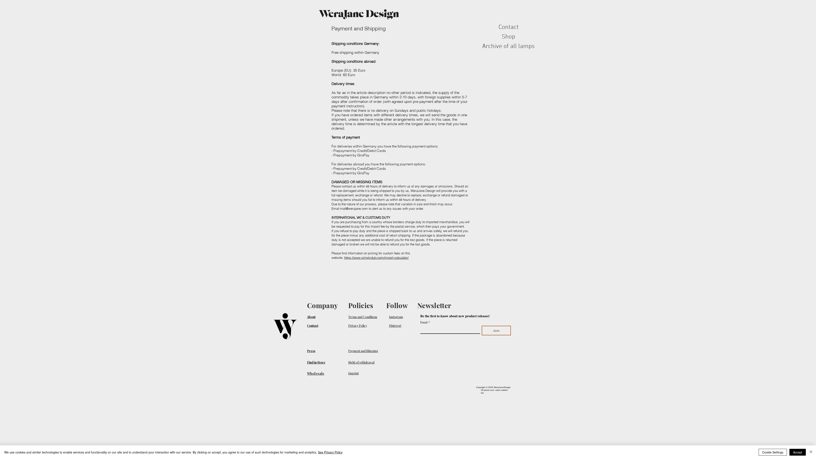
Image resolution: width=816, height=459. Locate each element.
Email (425, 322)
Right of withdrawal (361, 362)
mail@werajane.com (354, 209)
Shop (508, 37)
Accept (797, 452)
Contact (508, 27)
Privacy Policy (357, 326)
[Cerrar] (810, 452)
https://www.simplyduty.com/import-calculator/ (376, 258)
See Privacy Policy (330, 452)
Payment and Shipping (363, 351)
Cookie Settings (772, 452)
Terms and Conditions (362, 317)
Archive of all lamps (508, 46)
